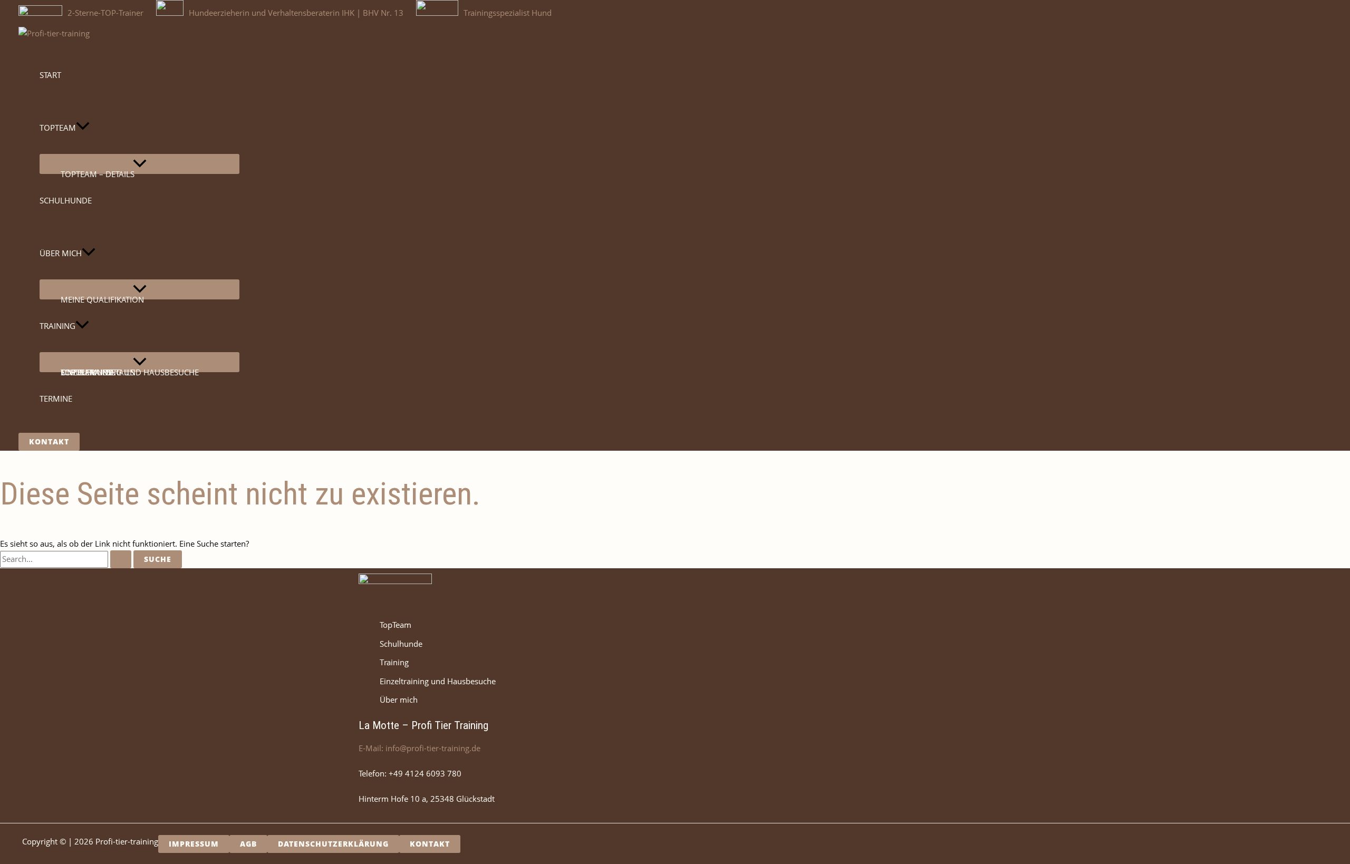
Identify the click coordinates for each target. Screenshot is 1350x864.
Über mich (399, 699)
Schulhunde (401, 643)
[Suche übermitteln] (120, 559)
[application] (83, 127)
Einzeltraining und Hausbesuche (438, 681)
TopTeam (395, 624)
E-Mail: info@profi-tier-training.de (419, 748)
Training (394, 662)
